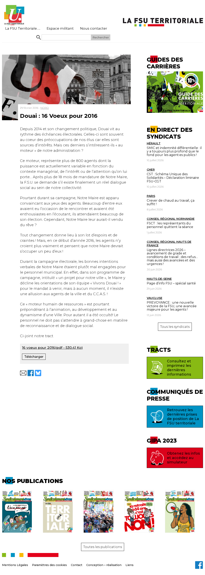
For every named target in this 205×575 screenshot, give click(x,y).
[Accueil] (14, 15)
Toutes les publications (102, 547)
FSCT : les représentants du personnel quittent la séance (170, 225)
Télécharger (33, 357)
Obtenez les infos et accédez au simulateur (183, 457)
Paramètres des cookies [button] (49, 565)
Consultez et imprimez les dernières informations (179, 368)
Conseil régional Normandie (171, 219)
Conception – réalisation (104, 565)
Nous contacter (93, 28)
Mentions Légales (15, 565)
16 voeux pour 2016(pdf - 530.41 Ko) (52, 348)
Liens (130, 565)
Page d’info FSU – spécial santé (171, 283)
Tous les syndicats (175, 327)
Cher (151, 169)
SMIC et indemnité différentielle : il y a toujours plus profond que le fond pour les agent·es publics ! (174, 151)
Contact (76, 565)
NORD (44, 107)
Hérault (154, 143)
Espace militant (60, 28)
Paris (151, 196)
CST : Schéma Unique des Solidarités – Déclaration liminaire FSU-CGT (173, 177)
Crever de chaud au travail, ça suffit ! (170, 202)
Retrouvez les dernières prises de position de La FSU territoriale (183, 416)
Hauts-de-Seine (159, 279)
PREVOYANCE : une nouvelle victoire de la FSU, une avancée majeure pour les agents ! (172, 306)
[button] (23, 373)
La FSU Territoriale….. (22, 28)
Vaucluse (154, 298)
